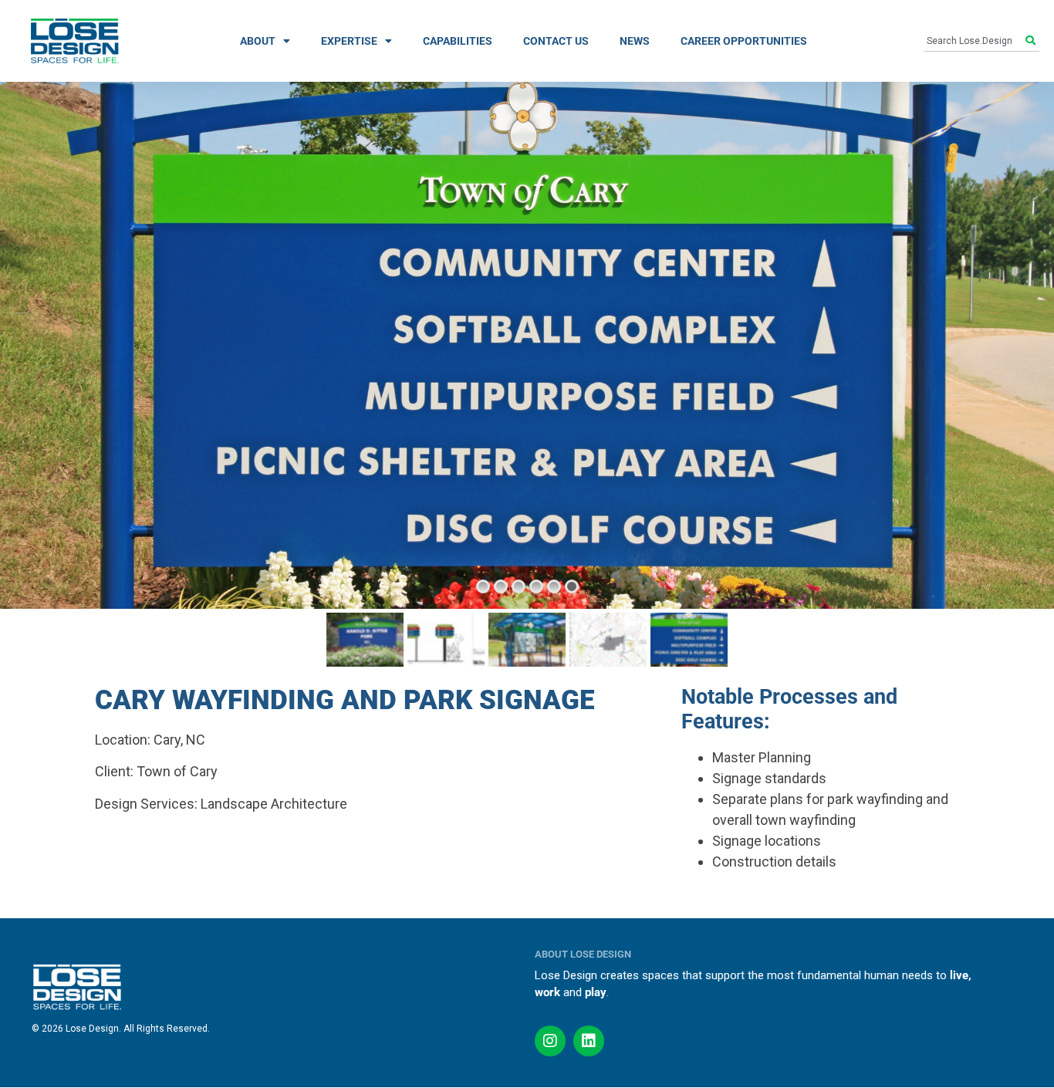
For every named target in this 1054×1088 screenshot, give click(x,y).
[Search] (1032, 41)
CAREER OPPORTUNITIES (744, 41)
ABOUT (257, 41)
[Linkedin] (588, 1040)
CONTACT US (556, 41)
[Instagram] (550, 1040)
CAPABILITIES (457, 41)
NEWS (635, 41)
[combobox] (974, 41)
